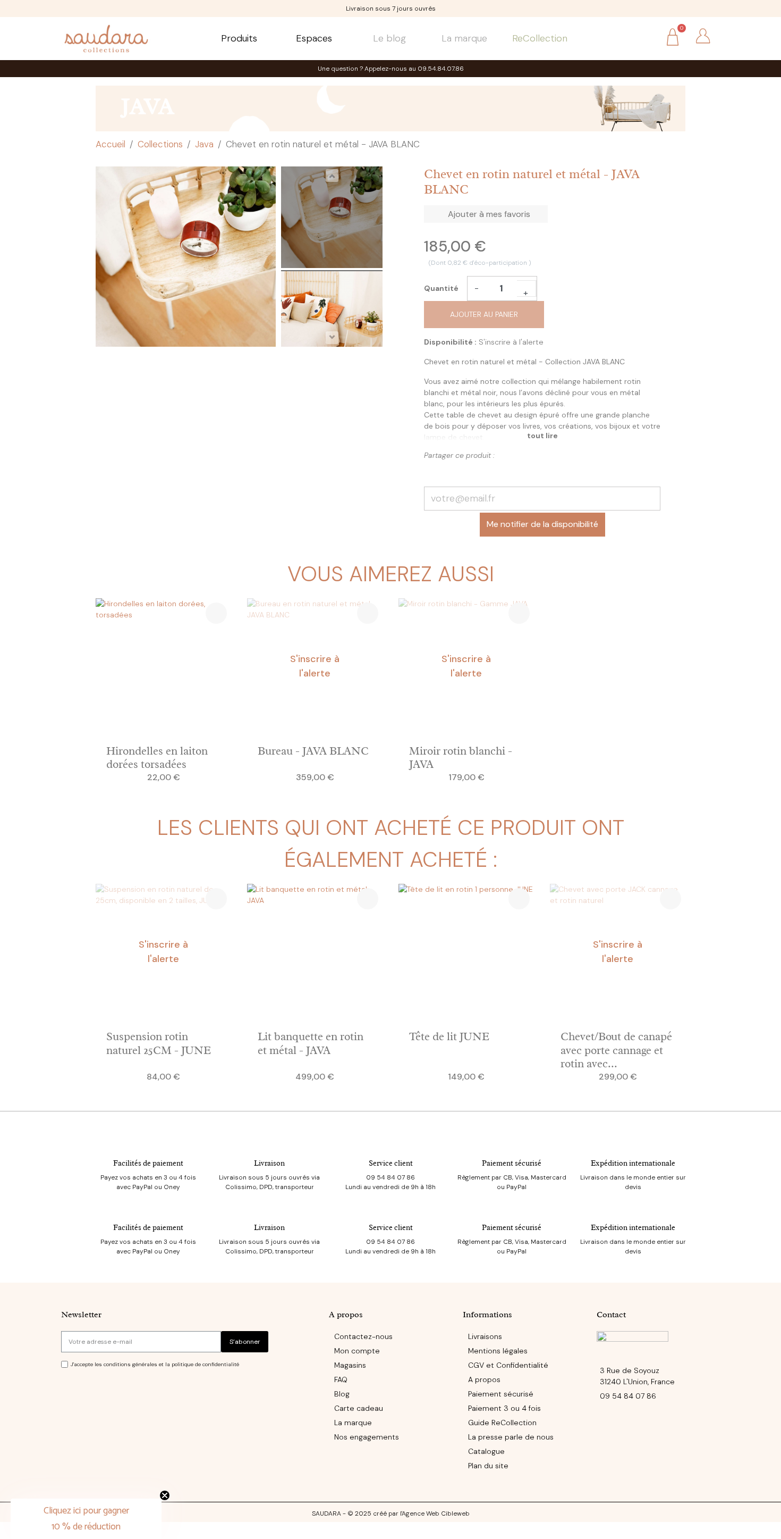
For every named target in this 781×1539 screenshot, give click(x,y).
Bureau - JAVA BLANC (313, 751)
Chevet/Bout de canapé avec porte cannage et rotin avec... (616, 1050)
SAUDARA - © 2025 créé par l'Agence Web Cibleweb (391, 1513)
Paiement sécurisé (511, 1163)
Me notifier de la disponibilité (542, 524)
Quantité (441, 288)
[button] (642, 37)
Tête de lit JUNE (449, 1036)
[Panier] (672, 38)
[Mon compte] (702, 36)
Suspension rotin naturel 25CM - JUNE (158, 1043)
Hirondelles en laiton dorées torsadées (157, 757)
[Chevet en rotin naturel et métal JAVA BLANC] (332, 218)
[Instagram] (87, 1486)
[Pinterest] (108, 1486)
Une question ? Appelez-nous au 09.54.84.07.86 (391, 68)
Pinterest (452, 471)
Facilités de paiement (148, 1163)
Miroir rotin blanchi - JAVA (460, 757)
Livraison (269, 1163)
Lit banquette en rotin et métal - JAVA (310, 1043)
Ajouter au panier (484, 314)
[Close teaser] (164, 1495)
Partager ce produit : (433, 471)
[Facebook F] (65, 1486)
